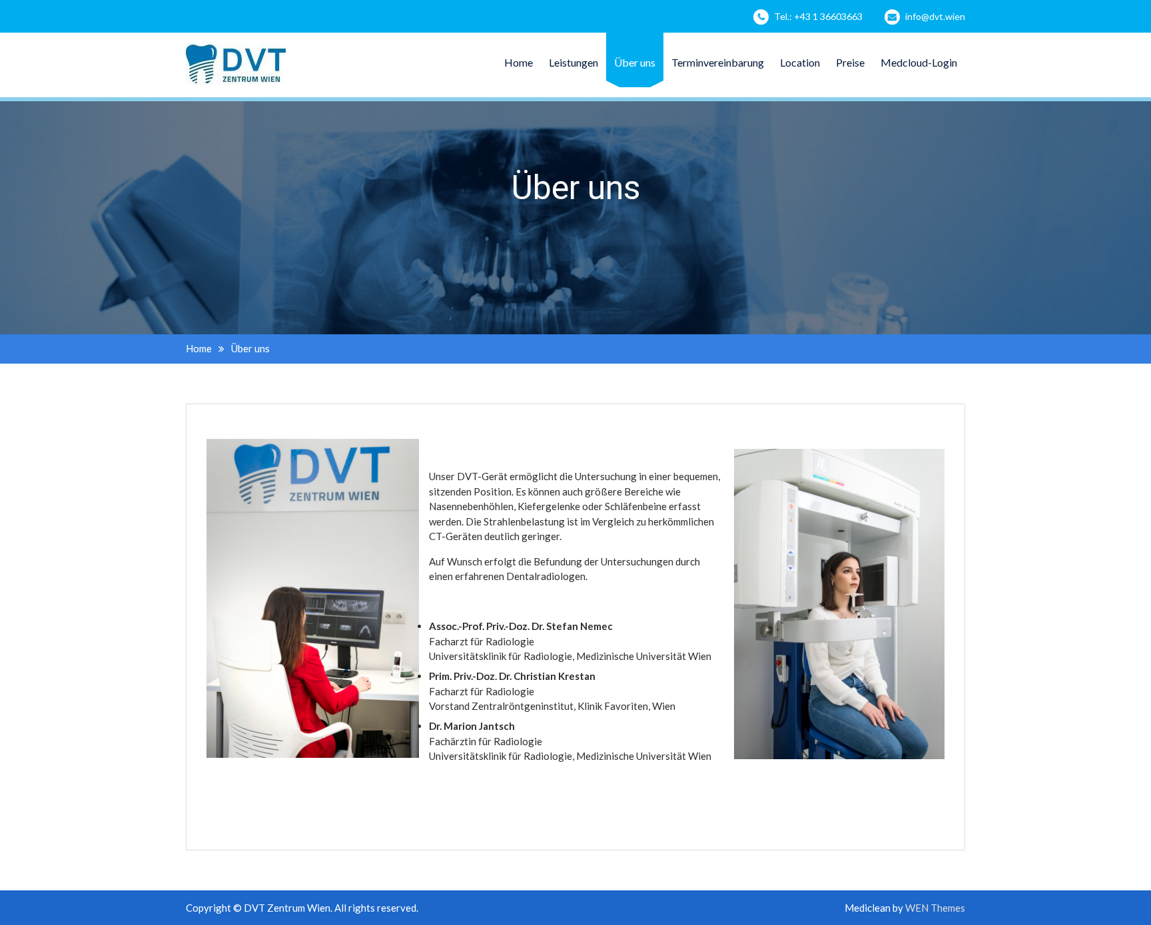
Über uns (634, 62)
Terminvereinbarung (717, 62)
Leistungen (573, 62)
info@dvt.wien (935, 16)
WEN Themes (935, 908)
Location (800, 62)
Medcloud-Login (919, 62)
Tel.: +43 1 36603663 (818, 16)
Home (518, 62)
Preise (850, 62)
